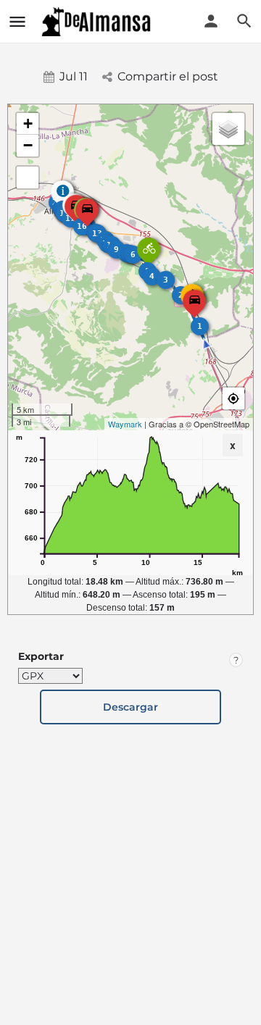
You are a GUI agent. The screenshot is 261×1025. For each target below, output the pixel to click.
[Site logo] (98, 21)
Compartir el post (167, 76)
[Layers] (228, 129)
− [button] (28, 145)
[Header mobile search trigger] (244, 21)
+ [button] (28, 123)
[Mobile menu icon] (17, 21)
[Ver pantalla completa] (27, 177)
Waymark (125, 424)
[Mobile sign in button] (211, 21)
